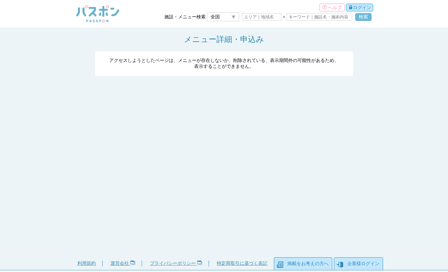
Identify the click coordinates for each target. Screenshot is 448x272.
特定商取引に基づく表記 (242, 263)
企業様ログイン (363, 263)
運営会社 (120, 263)
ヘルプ (335, 7)
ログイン (362, 7)
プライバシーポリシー (173, 263)
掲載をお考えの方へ (308, 263)
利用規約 (86, 263)
